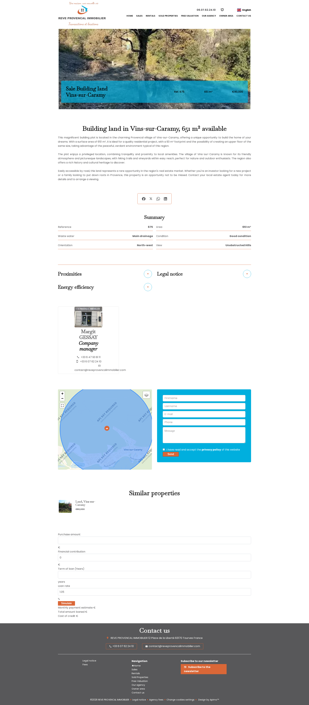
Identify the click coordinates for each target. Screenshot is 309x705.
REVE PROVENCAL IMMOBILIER (129, 638)
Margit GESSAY (88, 334)
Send (171, 454)
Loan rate (64, 586)
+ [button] (62, 394)
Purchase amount (69, 534)
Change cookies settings (180, 699)
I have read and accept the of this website (203, 449)
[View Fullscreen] (62, 405)
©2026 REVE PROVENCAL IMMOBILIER (109, 699)
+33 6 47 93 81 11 (91, 357)
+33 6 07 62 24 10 (90, 361)
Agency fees (156, 699)
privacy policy (211, 449)
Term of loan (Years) (71, 569)
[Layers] (146, 394)
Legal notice (139, 699)
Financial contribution (71, 551)
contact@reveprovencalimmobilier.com (100, 370)
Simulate (66, 603)
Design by (208, 699)
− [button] (62, 398)
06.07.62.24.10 (206, 10)
